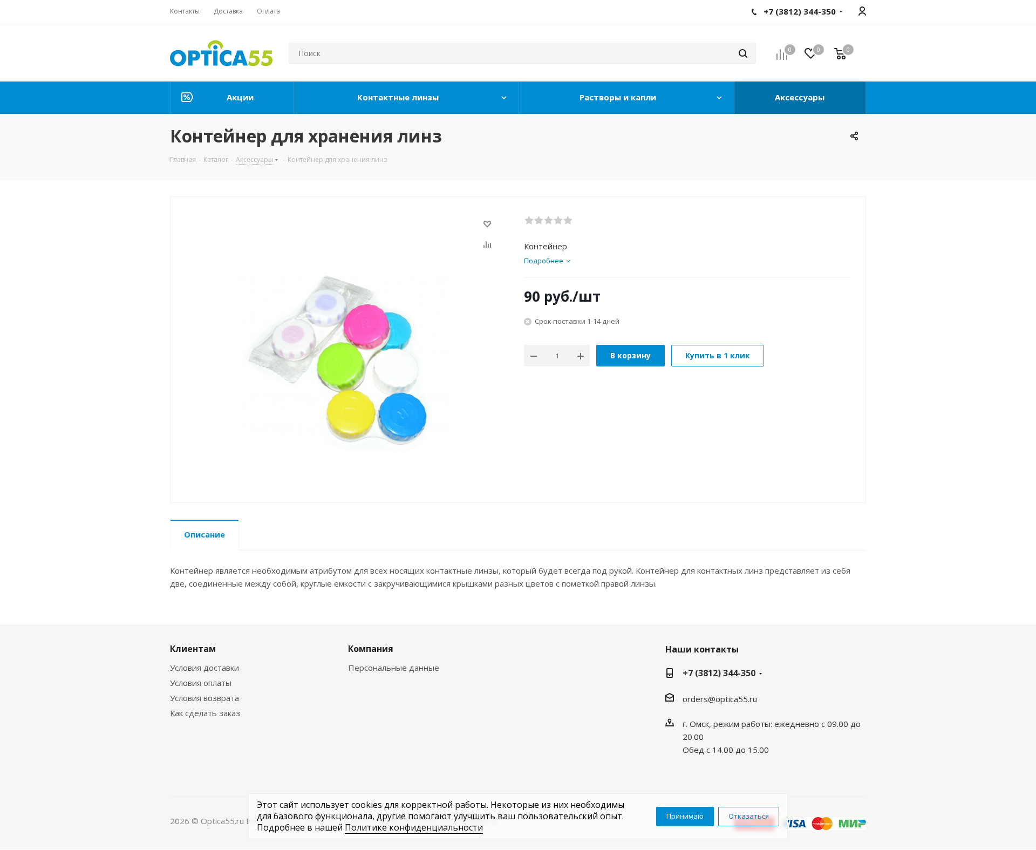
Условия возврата (204, 697)
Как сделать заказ (205, 713)
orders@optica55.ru (720, 698)
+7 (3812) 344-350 (719, 673)
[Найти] (743, 53)
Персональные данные (393, 667)
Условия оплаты (200, 682)
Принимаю (685, 816)
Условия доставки (204, 667)
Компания (370, 649)
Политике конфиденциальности (414, 827)
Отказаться (748, 816)
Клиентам (193, 649)
